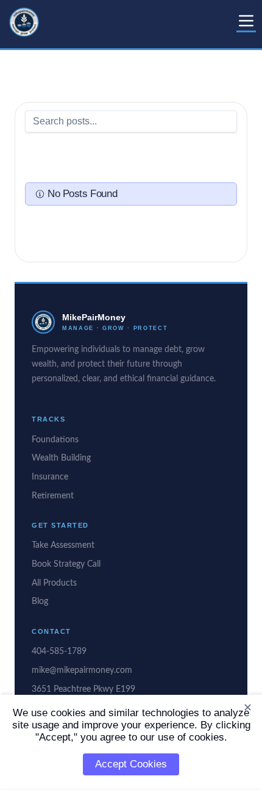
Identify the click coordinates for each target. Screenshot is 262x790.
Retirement (53, 496)
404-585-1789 (59, 651)
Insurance (50, 477)
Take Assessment (63, 545)
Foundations (55, 440)
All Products (54, 583)
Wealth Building (61, 458)
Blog (40, 601)
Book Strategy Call (66, 564)
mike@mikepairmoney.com (82, 670)
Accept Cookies (131, 764)
